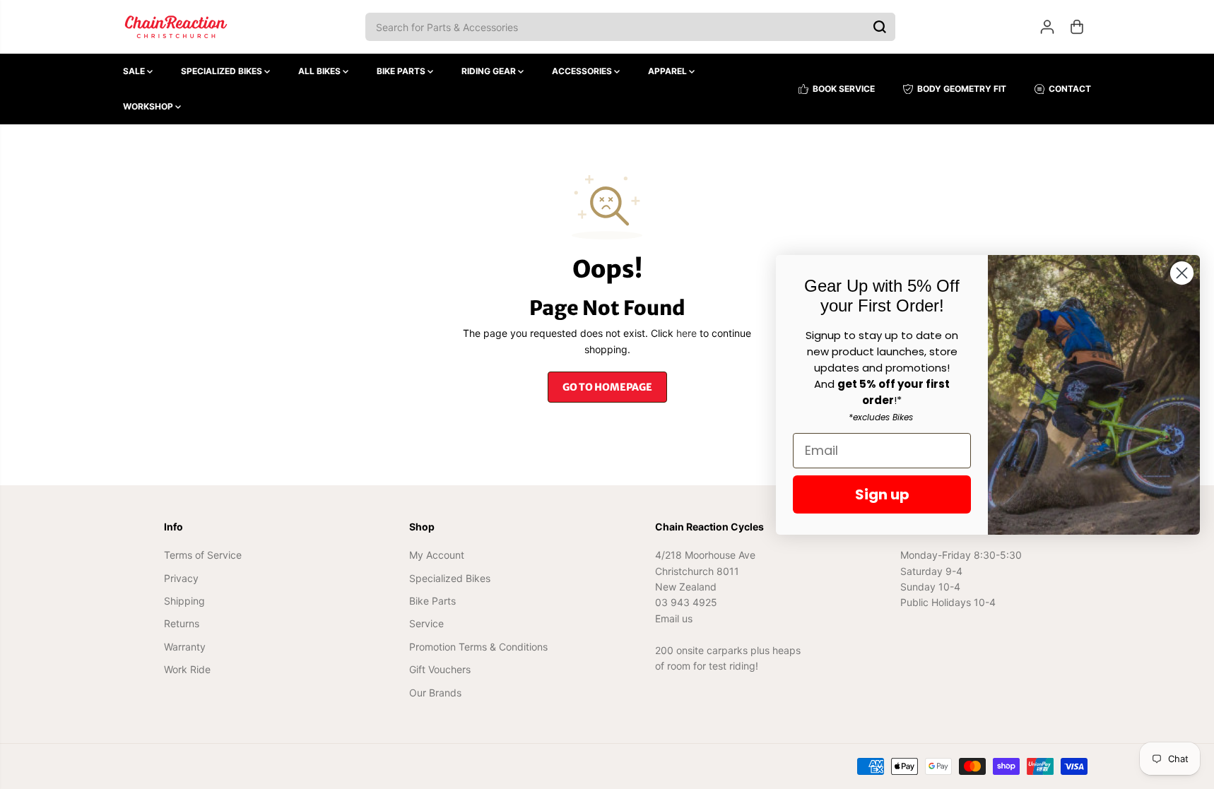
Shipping (184, 601)
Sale (135, 71)
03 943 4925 (686, 602)
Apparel (668, 71)
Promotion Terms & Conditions (478, 647)
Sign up (882, 494)
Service (426, 623)
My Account (436, 555)
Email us (674, 618)
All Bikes (320, 71)
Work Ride (187, 669)
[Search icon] (879, 27)
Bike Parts (402, 71)
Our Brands (435, 693)
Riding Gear (489, 71)
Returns (181, 623)
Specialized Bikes (222, 71)
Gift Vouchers (440, 669)
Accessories (583, 71)
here (686, 333)
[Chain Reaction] (176, 27)
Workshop (149, 106)
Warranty (185, 647)
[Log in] (1047, 27)
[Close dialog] (1181, 273)
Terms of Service (203, 555)
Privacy (181, 578)
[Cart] (1077, 27)
